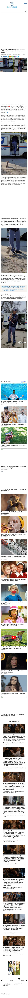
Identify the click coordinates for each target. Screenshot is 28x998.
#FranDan (22, 289)
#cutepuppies (21, 287)
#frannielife (22, 286)
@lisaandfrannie (5, 286)
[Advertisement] (14, 31)
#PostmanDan (4, 287)
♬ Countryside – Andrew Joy (8, 290)
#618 (12, 286)
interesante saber (16, 54)
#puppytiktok (16, 286)
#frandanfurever (5, 289)
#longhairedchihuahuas (14, 289)
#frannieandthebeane (13, 287)
